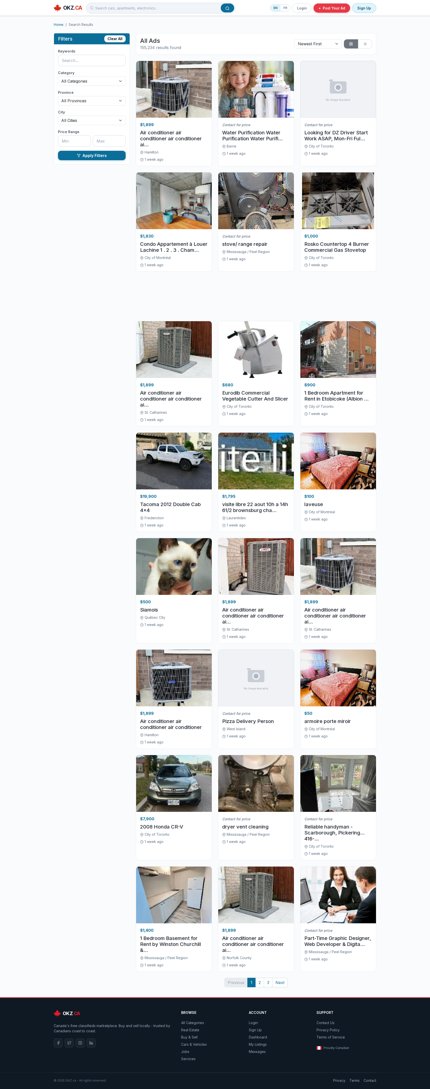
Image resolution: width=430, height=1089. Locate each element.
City (61, 112)
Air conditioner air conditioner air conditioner (171, 724)
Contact (370, 1080)
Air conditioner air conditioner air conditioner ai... (171, 139)
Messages (257, 1051)
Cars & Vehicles (194, 1044)
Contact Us (325, 1023)
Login (302, 8)
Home (58, 24)
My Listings (258, 1044)
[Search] (227, 7)
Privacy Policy (328, 1030)
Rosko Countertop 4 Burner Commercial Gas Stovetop (336, 247)
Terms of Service (331, 1037)
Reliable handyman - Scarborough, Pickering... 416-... (334, 833)
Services (188, 1059)
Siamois (149, 610)
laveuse (313, 504)
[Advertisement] (256, 296)
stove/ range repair (245, 244)
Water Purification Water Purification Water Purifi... (252, 136)
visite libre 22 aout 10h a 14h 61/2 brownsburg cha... (255, 507)
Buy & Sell (189, 1037)
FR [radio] (285, 8)
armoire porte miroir (327, 721)
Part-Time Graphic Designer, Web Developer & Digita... (337, 941)
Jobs (185, 1051)
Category (66, 73)
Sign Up (364, 8)
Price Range (68, 132)
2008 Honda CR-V (161, 827)
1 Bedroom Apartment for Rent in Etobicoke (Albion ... (336, 396)
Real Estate (190, 1030)
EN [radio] (275, 8)
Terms (354, 1080)
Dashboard (258, 1037)
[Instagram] (80, 1042)
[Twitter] (69, 1042)
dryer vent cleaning (245, 827)
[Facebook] (58, 1042)
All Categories (192, 1023)
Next (279, 982)
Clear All (115, 39)
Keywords (66, 51)
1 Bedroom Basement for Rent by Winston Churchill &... (170, 944)
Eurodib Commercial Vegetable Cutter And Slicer (255, 396)
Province (66, 92)
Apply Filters (94, 155)
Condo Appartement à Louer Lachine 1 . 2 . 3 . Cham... (174, 247)
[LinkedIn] (91, 1042)
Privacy (339, 1080)
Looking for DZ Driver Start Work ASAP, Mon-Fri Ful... (336, 136)
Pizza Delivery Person (248, 721)
